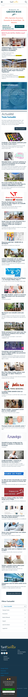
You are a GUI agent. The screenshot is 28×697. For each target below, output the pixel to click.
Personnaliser (8, 691)
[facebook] (2, 653)
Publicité (6, 659)
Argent (4, 105)
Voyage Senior (6, 101)
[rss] (7, 653)
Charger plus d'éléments (14, 593)
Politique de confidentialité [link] (8, 694)
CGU (19, 650)
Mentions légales (22, 652)
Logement (5, 107)
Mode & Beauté (6, 103)
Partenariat (6, 658)
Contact (5, 656)
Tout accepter (8, 689)
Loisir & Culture (6, 106)
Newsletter (20, 653)
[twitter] (4, 653)
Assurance (5, 102)
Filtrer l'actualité (20, 128)
